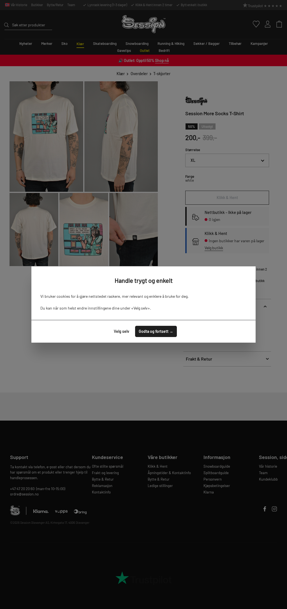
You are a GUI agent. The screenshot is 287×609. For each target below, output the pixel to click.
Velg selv (121, 331)
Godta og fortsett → (156, 331)
